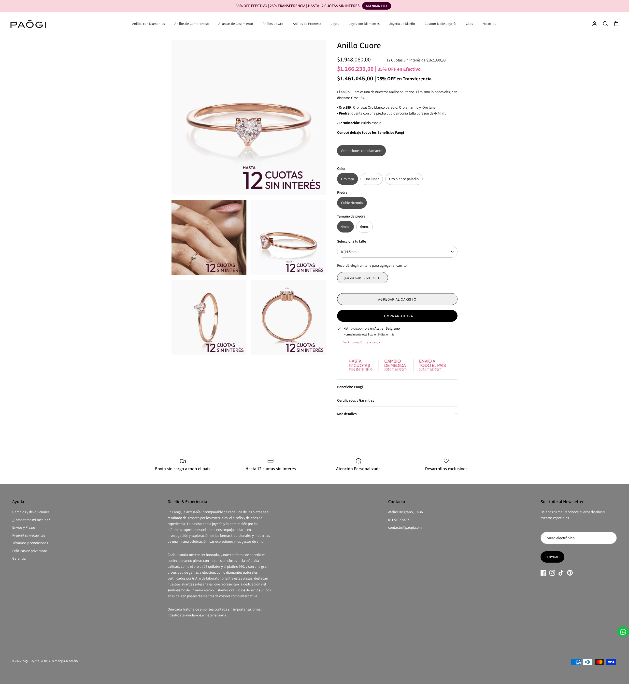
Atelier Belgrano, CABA (405, 511)
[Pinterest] (570, 573)
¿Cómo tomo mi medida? (31, 519)
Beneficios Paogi (350, 386)
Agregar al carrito (397, 299)
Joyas (335, 23)
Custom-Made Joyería (440, 23)
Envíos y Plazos (23, 527)
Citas (469, 23)
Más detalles (347, 413)
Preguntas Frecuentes (28, 535)
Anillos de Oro (273, 23)
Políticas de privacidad (29, 550)
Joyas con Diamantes (364, 23)
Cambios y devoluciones (30, 511)
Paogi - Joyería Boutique (36, 661)
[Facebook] (543, 573)
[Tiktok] (561, 573)
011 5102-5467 (398, 519)
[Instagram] (552, 573)
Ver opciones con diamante (361, 150)
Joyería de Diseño (402, 23)
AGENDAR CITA (376, 6)
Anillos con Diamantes (148, 23)
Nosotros (489, 23)
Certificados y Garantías (355, 400)
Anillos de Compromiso (191, 23)
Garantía (19, 558)
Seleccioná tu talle (351, 241)
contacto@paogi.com (405, 527)
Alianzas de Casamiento (235, 23)
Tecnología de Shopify (65, 661)
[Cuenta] (594, 24)
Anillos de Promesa (307, 23)
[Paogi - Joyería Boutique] (28, 24)
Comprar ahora (397, 316)
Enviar (552, 557)
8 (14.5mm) (349, 251)
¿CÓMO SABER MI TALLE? (362, 278)
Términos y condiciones (30, 542)
